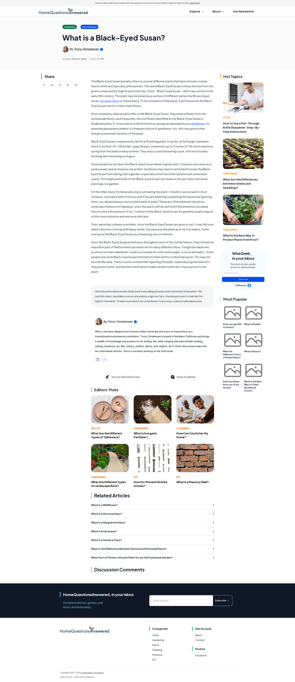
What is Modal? (252, 324)
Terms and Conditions (84, 677)
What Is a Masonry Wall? (192, 482)
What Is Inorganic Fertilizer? (145, 435)
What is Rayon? (252, 351)
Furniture (157, 654)
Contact (200, 640)
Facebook (201, 655)
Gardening (141, 428)
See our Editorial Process (126, 376)
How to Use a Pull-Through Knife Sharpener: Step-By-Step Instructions (242, 127)
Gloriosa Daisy (109, 101)
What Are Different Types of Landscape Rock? (108, 484)
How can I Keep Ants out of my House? (231, 384)
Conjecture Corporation (92, 673)
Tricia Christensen (86, 49)
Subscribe (243, 279)
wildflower (198, 123)
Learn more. (194, 3)
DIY (136, 477)
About (198, 635)
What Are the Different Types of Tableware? (106, 435)
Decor (95, 428)
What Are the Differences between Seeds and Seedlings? (240, 183)
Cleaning (182, 428)
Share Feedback (186, 376)
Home (226, 117)
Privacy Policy (66, 677)
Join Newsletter (243, 11)
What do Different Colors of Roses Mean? (232, 354)
